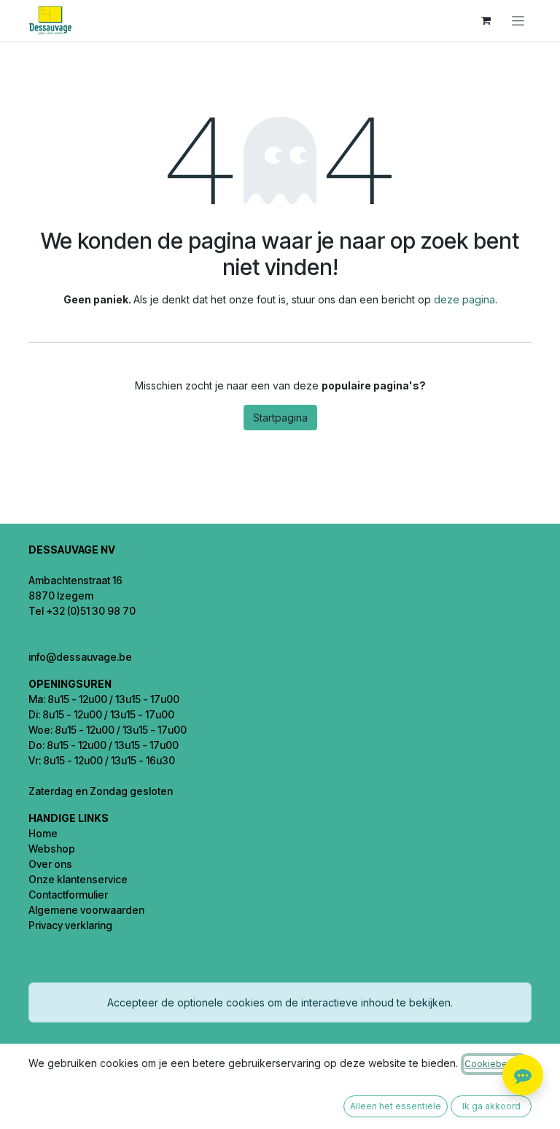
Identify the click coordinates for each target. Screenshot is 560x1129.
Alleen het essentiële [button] (395, 1106)
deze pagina (464, 299)
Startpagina (280, 417)
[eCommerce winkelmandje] (485, 20)
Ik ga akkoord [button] (491, 1106)
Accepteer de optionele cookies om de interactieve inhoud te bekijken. (280, 1002)
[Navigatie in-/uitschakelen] (518, 21)
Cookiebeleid (494, 1063)
